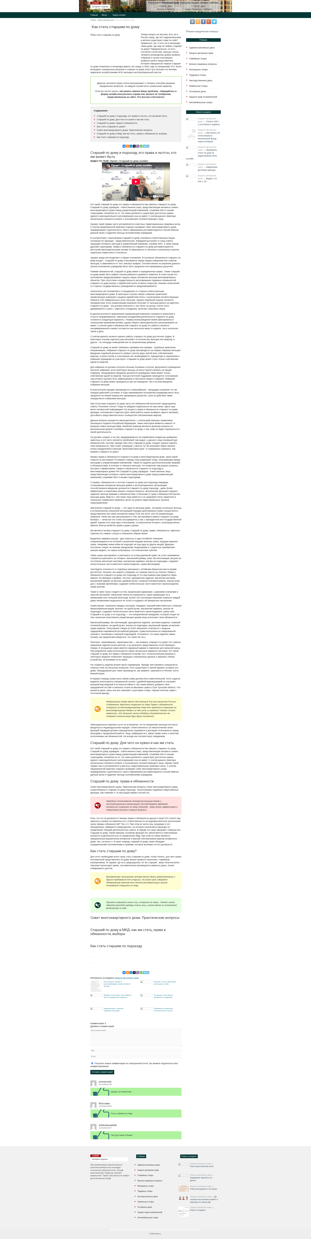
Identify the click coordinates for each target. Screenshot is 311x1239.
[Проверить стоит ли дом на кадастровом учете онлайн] (191, 149)
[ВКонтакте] (124, 146)
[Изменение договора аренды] (191, 166)
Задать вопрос (119, 15)
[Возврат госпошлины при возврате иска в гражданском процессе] (96, 995)
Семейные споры (198, 58)
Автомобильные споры (200, 102)
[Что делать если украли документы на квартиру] (146, 995)
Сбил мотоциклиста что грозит (203, 1189)
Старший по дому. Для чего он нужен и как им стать (123, 119)
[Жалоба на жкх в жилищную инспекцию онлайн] (146, 982)
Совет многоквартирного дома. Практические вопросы (124, 130)
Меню (104, 15)
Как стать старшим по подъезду (113, 137)
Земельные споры (198, 86)
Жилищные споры (198, 69)
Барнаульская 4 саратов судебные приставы (113, 1009)
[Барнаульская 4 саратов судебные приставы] (96, 1009)
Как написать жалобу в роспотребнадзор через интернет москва (117, 984)
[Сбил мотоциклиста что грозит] (183, 1189)
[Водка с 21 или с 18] (191, 178)
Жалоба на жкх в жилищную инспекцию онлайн (165, 983)
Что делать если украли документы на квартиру (163, 996)
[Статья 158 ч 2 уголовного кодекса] (191, 121)
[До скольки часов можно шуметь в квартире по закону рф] (183, 1198)
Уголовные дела (197, 91)
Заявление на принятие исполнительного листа (163, 1009)
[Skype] (144, 146)
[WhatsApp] (141, 146)
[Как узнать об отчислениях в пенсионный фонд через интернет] (191, 134)
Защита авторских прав (106, 20)
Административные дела (202, 47)
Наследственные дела (200, 80)
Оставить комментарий (102, 1072)
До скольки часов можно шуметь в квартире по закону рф (204, 1199)
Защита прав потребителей (203, 97)
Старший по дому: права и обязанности (117, 123)
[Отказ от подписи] (183, 1212)
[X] (134, 146)
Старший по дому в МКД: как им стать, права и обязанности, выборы (132, 133)
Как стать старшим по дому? (111, 126)
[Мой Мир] (130, 146)
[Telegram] (147, 146)
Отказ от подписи (198, 1210)
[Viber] (137, 146)
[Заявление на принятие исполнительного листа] (146, 1009)
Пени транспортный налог (202, 1166)
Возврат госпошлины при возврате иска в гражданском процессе (117, 996)
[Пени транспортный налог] (183, 1166)
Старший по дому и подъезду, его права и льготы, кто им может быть (132, 116)
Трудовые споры (197, 75)
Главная (94, 15)
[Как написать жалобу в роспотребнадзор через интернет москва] (96, 991)
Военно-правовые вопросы (203, 64)
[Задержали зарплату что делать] (183, 1177)
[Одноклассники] (127, 146)
